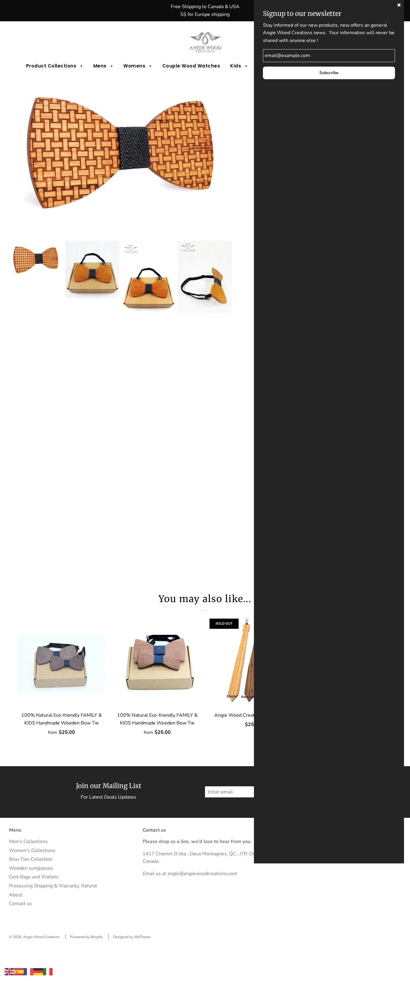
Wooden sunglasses (31, 868)
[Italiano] (48, 971)
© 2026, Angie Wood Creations (34, 936)
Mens (100, 66)
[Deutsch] (38, 971)
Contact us (20, 903)
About (16, 895)
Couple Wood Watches (191, 66)
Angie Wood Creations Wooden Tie (253, 715)
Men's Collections (28, 841)
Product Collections (52, 66)
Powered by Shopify (86, 936)
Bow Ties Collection (31, 859)
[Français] (28, 971)
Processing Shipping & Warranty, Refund (53, 886)
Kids (236, 66)
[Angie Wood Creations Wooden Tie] (253, 664)
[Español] (19, 971)
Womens (135, 66)
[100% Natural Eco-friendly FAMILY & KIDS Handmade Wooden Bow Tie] (61, 664)
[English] (9, 971)
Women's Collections (32, 850)
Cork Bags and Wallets (34, 877)
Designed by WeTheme (131, 936)
